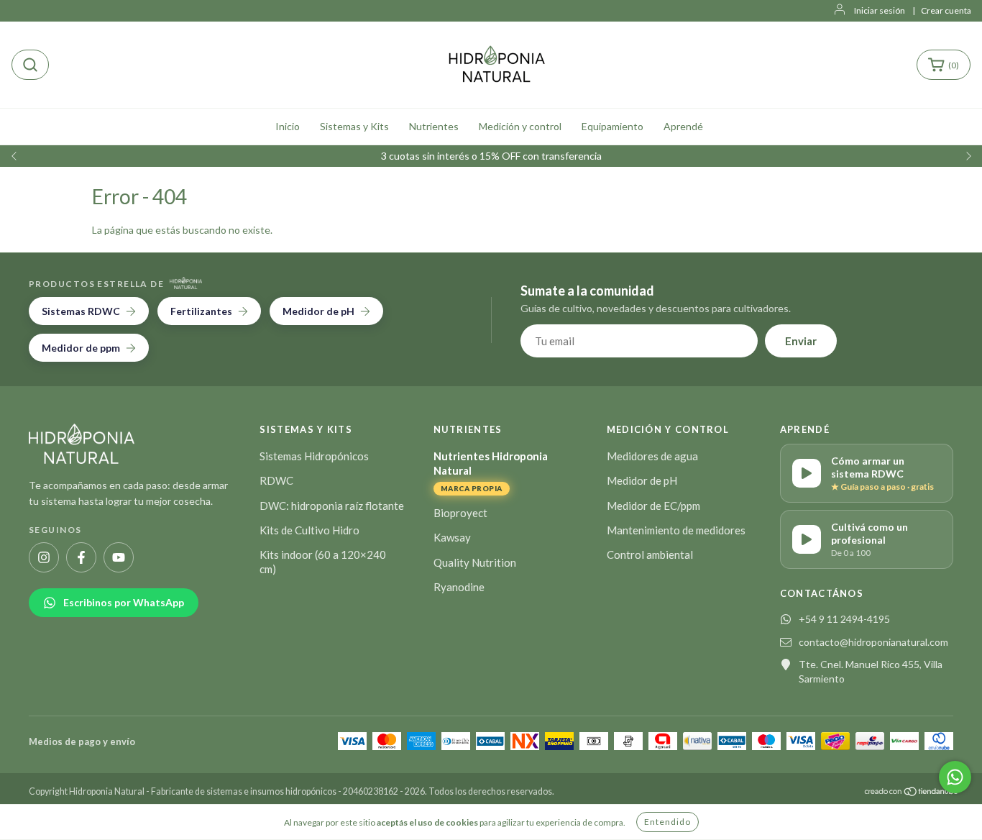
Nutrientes (434, 126)
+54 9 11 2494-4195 (844, 619)
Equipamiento (612, 126)
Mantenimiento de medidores (676, 530)
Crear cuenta (946, 10)
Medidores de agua (652, 455)
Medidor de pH (642, 480)
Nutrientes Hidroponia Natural (490, 471)
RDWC (276, 480)
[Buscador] (30, 65)
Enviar (801, 340)
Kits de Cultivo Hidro (309, 530)
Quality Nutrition (474, 562)
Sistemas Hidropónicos (314, 455)
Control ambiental (650, 554)
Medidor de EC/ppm (653, 505)
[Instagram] (44, 557)
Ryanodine (459, 586)
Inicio (287, 126)
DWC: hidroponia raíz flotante (332, 505)
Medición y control (520, 126)
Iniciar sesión (879, 10)
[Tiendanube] (911, 791)
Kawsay (452, 537)
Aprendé (683, 126)
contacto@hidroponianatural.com (873, 642)
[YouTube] (119, 557)
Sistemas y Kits (354, 126)
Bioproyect (460, 512)
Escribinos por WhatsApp (123, 602)
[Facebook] (81, 557)
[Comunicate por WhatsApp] (955, 777)
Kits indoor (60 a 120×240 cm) (323, 561)
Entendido (667, 821)
